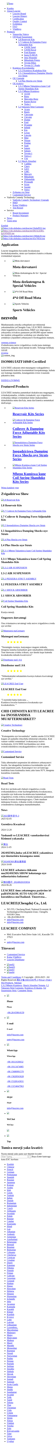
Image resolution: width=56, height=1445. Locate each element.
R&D (15, 202)
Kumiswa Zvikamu (33, 988)
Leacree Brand (19, 13)
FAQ (15, 26)
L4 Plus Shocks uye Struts (30, 81)
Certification (18, 19)
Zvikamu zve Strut (21, 192)
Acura (27, 109)
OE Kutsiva (18, 83)
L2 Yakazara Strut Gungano (31, 107)
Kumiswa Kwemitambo (23, 68)
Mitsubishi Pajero (32, 60)
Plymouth (28, 182)
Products (11, 31)
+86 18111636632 (15, 1062)
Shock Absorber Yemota (34, 985)
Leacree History (20, 16)
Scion (26, 184)
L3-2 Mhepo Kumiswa (28, 91)
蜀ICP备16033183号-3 (27, 980)
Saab (26, 145)
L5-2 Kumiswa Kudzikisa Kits (32, 70)
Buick (27, 112)
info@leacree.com (15, 919)
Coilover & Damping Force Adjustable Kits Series (29, 432)
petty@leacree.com (15, 942)
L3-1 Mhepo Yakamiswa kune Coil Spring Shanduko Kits (34, 87)
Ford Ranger (30, 52)
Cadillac (28, 164)
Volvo (27, 189)
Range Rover (30, 101)
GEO (26, 169)
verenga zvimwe (8, 342)
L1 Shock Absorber (27, 161)
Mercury (28, 174)
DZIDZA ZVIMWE (10, 380)
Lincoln (27, 135)
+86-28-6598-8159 (15, 1012)
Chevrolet (28, 114)
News (9, 218)
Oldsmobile (29, 179)
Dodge (27, 120)
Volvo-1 (27, 156)
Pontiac (27, 143)
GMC (26, 171)
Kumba (10, 8)
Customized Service (22, 195)
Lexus (27, 132)
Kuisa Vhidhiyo (20, 205)
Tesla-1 (27, 104)
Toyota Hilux (30, 63)
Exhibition (17, 24)
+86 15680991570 (15, 1071)
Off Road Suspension (22, 37)
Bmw (26, 96)
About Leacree (13, 11)
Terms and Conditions (11, 977)
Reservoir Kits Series (28, 414)
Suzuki (27, 187)
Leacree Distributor (15, 959)
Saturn (27, 148)
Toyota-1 (28, 153)
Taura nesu (12, 220)
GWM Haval (30, 50)
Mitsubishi (29, 176)
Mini (26, 138)
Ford (26, 122)
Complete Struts (25, 990)
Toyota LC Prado (32, 65)
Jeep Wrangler (30, 57)
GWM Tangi (30, 47)
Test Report (18, 208)
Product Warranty (21, 215)
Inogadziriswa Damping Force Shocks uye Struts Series (30, 455)
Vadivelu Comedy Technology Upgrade (31, 200)
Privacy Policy (45, 980)
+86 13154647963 (15, 1086)
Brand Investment (21, 213)
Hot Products (7, 983)
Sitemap (18, 983)
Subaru (27, 151)
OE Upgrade (18, 78)
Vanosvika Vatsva (21, 34)
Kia (25, 130)
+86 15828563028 (15, 1076)
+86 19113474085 (15, 1066)
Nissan (27, 140)
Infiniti (27, 127)
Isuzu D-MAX (30, 55)
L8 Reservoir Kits (26, 39)
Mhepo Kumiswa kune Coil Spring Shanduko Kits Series (29, 477)
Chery (27, 166)
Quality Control (20, 21)
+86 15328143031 (15, 1081)
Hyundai (28, 125)
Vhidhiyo (17, 29)
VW (26, 158)
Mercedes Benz (31, 99)
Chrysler (28, 117)
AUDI (27, 94)
